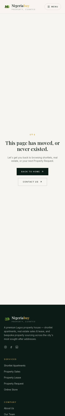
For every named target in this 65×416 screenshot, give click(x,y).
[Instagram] (5, 347)
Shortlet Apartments (15, 365)
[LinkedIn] (16, 347)
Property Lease (12, 377)
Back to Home (30, 171)
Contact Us (31, 182)
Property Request (14, 383)
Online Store (11, 389)
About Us (9, 408)
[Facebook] (11, 347)
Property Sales (12, 371)
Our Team (9, 414)
